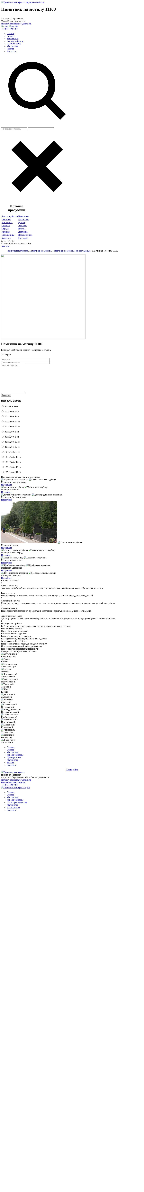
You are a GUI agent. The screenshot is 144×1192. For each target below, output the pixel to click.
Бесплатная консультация (13, 782)
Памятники (23, 216)
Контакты (11, 51)
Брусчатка (23, 238)
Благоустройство (10, 216)
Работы (10, 49)
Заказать (5, 246)
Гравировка (23, 219)
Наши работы (13, 807)
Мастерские (12, 38)
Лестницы (23, 232)
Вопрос (10, 36)
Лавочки (22, 225)
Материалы (12, 46)
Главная (10, 33)
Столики (6, 225)
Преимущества (14, 43)
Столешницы (8, 235)
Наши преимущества (17, 802)
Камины (6, 232)
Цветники (6, 219)
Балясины (6, 238)
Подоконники (25, 235)
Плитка (21, 228)
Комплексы (7, 222)
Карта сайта (72, 770)
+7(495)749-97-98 (9, 29)
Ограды (5, 228)
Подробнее (6, 484)
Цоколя (21, 222)
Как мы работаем (15, 41)
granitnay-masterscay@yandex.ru (16, 23)
